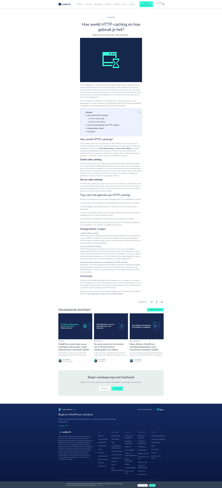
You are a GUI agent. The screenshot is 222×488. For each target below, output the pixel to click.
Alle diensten (142, 474)
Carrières (101, 453)
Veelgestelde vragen (95, 128)
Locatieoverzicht (103, 456)
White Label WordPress (129, 437)
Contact (153, 453)
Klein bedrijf (115, 439)
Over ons (101, 436)
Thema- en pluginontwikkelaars (130, 454)
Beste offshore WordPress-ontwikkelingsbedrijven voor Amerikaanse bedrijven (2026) (144, 347)
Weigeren (152, 485)
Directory (114, 461)
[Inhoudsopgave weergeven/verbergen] (138, 112)
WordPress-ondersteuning (142, 467)
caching (87, 85)
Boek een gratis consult (156, 457)
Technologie (111, 17)
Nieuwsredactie (103, 439)
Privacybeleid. (99, 485)
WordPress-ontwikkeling (142, 442)
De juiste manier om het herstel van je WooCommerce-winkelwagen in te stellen (108, 347)
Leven (100, 449)
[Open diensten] (83, 4)
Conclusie (91, 131)
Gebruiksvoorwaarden (157, 436)
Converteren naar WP (143, 458)
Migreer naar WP (143, 453)
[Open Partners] (111, 4)
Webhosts (128, 447)
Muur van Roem (103, 459)
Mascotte (101, 463)
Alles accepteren (142, 485)
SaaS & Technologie (128, 460)
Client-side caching (98, 119)
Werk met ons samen (129, 472)
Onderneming (115, 436)
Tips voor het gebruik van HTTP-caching (103, 125)
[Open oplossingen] (102, 4)
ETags (90, 207)
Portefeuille (102, 466)
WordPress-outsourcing (128, 442)
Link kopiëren (142, 302)
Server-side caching (98, 122)
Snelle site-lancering (141, 437)
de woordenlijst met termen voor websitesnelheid (105, 294)
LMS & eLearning (116, 451)
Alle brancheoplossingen (117, 469)
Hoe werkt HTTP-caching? (97, 115)
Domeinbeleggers (130, 468)
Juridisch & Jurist (116, 455)
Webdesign (141, 447)
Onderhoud (141, 471)
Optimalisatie (142, 450)
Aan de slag (155, 449)
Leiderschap (102, 442)
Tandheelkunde (116, 458)
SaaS (113, 442)
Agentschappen (130, 450)
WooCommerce (98, 341)
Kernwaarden (102, 446)
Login (153, 446)
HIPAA (113, 465)
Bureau (132, 341)
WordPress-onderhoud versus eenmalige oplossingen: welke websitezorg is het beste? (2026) (73, 347)
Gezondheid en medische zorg (116, 447)
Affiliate (127, 464)
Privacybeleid (155, 442)
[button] (152, 302)
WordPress (61, 341)
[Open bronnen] (120, 4)
